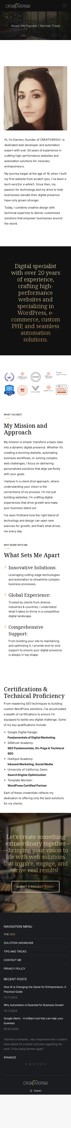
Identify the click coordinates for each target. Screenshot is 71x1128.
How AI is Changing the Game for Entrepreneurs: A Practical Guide (35, 989)
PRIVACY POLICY (14, 968)
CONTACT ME (12, 960)
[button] (26, 1066)
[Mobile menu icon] (64, 5)
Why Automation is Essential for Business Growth (34, 1005)
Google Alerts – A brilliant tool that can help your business (33, 1021)
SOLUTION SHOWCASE (18, 942)
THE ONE (9, 934)
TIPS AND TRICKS (15, 951)
